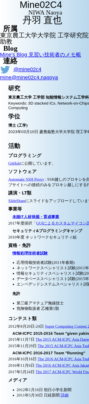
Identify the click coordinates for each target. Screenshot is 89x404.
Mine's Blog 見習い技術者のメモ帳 (40, 54)
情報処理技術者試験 (30, 253)
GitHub (14, 163)
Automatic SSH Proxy (26, 179)
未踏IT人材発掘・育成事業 (35, 217)
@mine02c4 (27, 69)
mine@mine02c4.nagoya (29, 77)
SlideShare (16, 201)
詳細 (65, 395)
